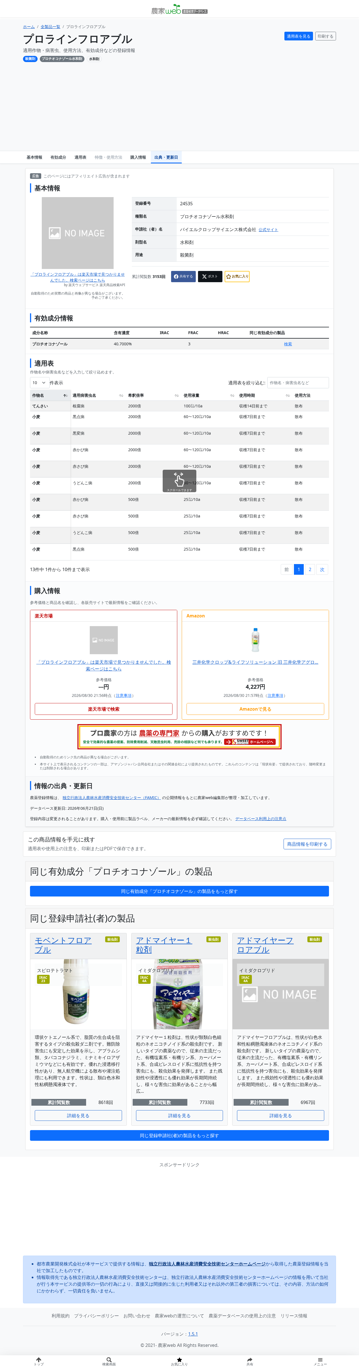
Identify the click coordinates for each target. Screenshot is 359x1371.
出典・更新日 (166, 157)
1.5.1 (193, 1334)
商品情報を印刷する (307, 844)
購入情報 (138, 157)
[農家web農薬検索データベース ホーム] (179, 8)
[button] (250, 1363)
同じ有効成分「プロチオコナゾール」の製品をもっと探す (179, 891)
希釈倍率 (136, 395)
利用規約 (61, 1316)
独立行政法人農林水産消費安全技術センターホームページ (207, 1264)
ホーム (29, 26)
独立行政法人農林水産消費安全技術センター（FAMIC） (112, 797)
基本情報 (34, 157)
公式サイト (268, 229)
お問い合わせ (136, 1316)
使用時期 (247, 395)
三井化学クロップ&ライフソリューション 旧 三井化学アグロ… (255, 662)
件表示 (56, 382)
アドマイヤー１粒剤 (164, 945)
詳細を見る (78, 1115)
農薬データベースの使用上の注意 (242, 1316)
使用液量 (191, 395)
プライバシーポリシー (96, 1316)
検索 (288, 343)
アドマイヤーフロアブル (265, 945)
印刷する (325, 36)
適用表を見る (298, 36)
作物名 (38, 395)
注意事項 (124, 695)
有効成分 (58, 157)
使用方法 (302, 395)
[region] (179, 477)
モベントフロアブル (63, 945)
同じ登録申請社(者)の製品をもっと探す (179, 1135)
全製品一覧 (50, 26)
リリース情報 (293, 1316)
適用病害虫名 (84, 395)
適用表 (80, 157)
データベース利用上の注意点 (260, 818)
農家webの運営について (179, 1316)
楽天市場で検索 (103, 709)
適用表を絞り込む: (246, 382)
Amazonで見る (255, 709)
